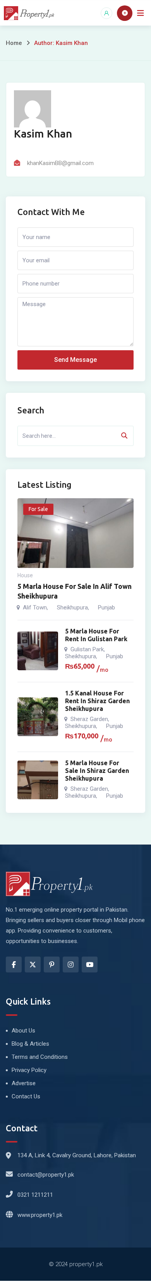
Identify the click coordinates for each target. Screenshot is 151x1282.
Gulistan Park (87, 649)
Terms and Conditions (40, 1056)
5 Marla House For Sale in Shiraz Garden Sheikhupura (97, 770)
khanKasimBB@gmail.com (60, 163)
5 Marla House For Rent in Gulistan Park (96, 635)
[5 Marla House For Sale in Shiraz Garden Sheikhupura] (37, 780)
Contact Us (26, 1096)
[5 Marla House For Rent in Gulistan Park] (37, 651)
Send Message (75, 359)
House (25, 575)
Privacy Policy (29, 1070)
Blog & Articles (30, 1043)
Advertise (24, 1083)
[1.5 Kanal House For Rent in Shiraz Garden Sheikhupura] (37, 716)
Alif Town (35, 607)
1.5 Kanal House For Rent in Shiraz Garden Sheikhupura (97, 701)
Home (14, 43)
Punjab (106, 607)
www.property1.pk (39, 1214)
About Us (23, 1030)
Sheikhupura (72, 607)
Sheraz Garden (89, 719)
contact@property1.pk (45, 1174)
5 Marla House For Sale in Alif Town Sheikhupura (74, 591)
